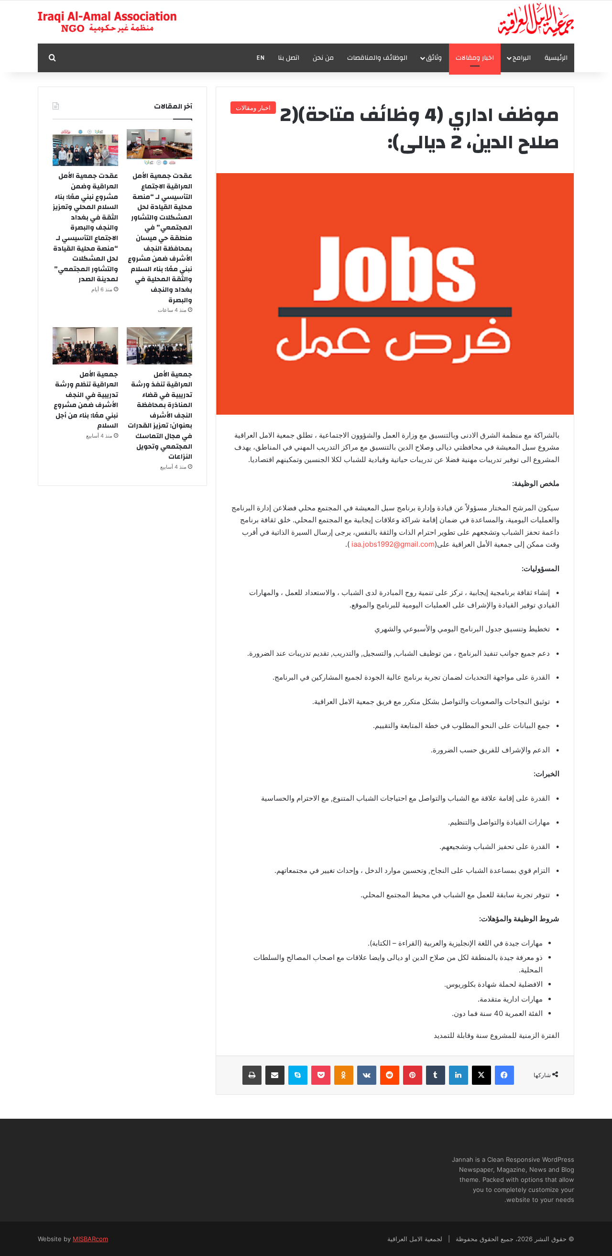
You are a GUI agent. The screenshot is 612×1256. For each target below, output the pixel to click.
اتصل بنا (288, 58)
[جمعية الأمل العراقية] (536, 19)
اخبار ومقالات (475, 58)
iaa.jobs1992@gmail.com (393, 544)
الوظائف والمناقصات (377, 58)
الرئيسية (556, 58)
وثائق (434, 58)
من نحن (323, 58)
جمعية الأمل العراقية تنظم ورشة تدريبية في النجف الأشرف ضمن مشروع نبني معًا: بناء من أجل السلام (86, 400)
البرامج (522, 58)
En (260, 58)
